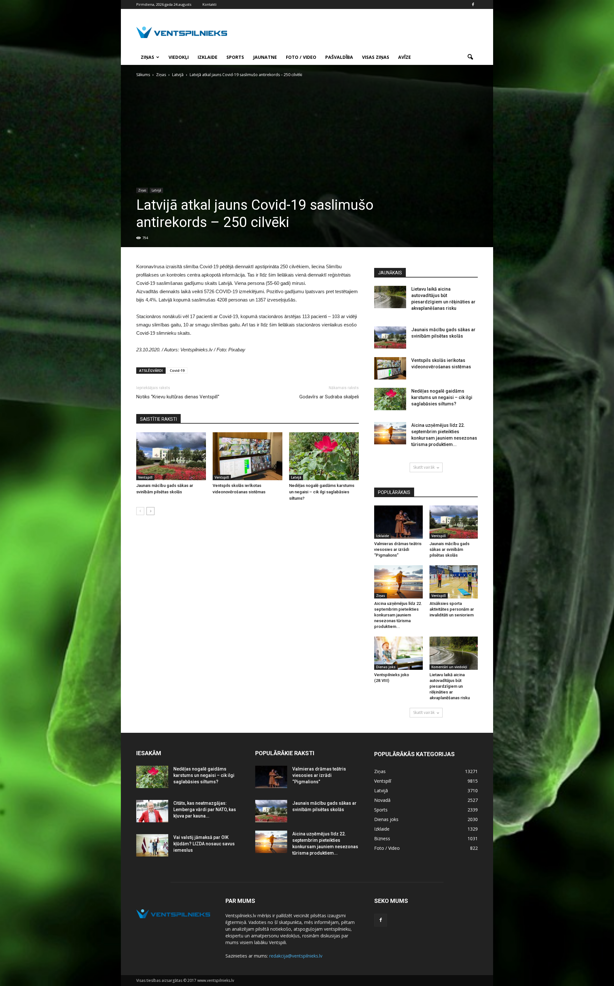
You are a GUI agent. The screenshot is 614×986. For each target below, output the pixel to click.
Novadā (382, 800)
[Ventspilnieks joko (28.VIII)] (398, 653)
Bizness (382, 838)
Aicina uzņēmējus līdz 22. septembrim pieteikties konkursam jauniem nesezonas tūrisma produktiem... (398, 615)
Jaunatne (265, 57)
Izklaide (207, 57)
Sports (235, 57)
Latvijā (156, 190)
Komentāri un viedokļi (449, 667)
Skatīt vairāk (424, 467)
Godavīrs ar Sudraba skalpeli (329, 397)
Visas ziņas (375, 57)
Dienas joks (386, 667)
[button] (470, 57)
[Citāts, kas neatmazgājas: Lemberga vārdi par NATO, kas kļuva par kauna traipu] (152, 811)
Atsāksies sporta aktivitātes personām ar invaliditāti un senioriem (451, 609)
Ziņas (147, 57)
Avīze (404, 57)
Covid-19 (177, 370)
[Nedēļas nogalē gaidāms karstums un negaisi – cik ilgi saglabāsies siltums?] (324, 456)
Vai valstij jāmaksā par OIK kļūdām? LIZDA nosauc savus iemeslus (204, 844)
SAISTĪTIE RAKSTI (158, 419)
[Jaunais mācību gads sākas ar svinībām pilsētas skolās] (171, 456)
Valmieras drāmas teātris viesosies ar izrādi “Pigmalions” (397, 549)
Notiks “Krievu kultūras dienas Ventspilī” (177, 397)
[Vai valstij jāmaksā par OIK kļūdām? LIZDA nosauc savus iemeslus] (152, 845)
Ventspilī (145, 477)
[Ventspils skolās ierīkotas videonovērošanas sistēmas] (247, 456)
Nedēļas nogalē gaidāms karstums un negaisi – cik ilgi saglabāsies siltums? (321, 492)
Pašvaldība (339, 57)
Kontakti (209, 4)
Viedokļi (179, 57)
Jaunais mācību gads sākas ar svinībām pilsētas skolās (449, 549)
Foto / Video (301, 57)
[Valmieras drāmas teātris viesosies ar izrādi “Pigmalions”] (398, 522)
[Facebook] (473, 4)
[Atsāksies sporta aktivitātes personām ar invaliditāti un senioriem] (453, 582)
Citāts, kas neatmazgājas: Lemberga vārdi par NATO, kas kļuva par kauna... (204, 809)
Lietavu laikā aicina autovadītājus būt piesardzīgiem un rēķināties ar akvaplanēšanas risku (449, 686)
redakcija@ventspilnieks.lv (295, 956)
